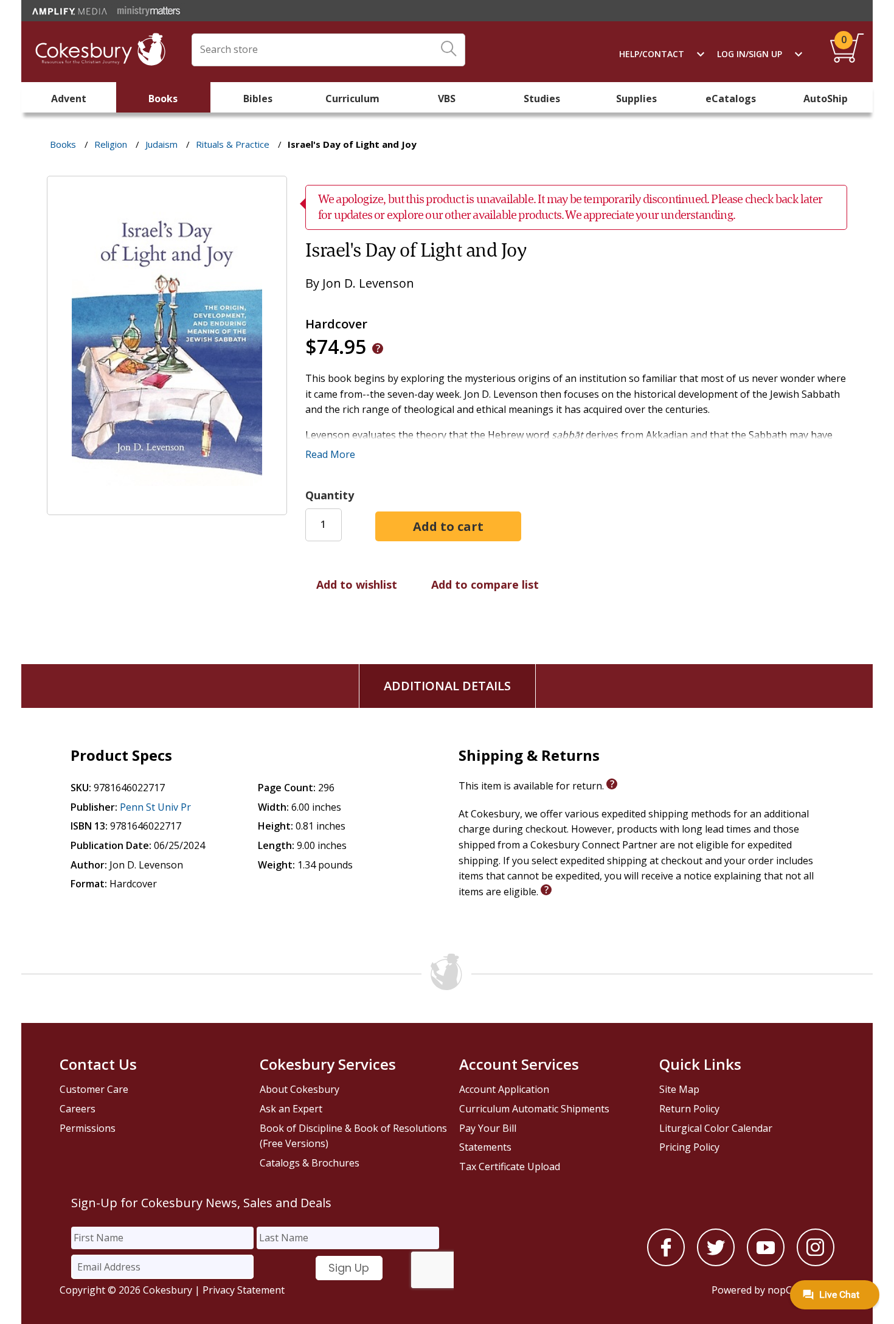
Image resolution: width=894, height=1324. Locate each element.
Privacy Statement (244, 1290)
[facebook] (666, 1262)
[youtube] (766, 1262)
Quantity (329, 495)
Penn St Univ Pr (155, 807)
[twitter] (716, 1262)
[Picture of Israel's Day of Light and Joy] (166, 506)
